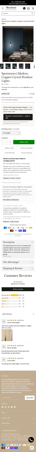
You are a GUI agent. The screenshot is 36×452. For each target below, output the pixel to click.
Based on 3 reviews (18, 284)
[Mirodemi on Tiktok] (8, 407)
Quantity (5, 138)
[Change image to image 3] (14, 66)
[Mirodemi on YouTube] (12, 407)
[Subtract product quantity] (3, 142)
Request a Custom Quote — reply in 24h (18, 117)
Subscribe (29, 398)
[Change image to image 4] (21, 66)
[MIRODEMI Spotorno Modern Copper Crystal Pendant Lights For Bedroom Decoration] (18, 44)
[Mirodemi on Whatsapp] (28, 8)
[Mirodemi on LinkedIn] (15, 407)
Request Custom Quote (11, 178)
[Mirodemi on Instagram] (5, 407)
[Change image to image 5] (27, 66)
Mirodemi (17, 434)
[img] (11, 320)
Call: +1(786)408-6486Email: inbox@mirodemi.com (18, 3)
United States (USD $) (9, 431)
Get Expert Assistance (11, 200)
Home (4, 19)
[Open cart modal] (33, 8)
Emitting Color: (10, 129)
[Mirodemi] (11, 8)
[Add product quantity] (10, 142)
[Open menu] (3, 8)
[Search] (32, 13)
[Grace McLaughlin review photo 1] (7, 335)
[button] (6, 295)
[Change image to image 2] (8, 66)
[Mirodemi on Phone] (24, 8)
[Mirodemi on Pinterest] (2, 407)
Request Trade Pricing (11, 221)
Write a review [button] (18, 289)
